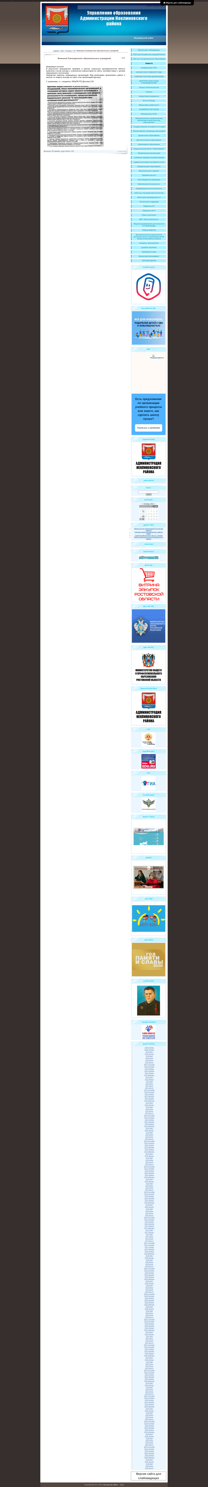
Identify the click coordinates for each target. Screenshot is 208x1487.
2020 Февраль (149, 1304)
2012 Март (149, 1103)
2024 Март (149, 1409)
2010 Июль (149, 1060)
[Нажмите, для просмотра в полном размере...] (75, 146)
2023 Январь (149, 1379)
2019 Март (149, 1281)
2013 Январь (149, 1124)
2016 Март (149, 1205)
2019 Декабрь (149, 1300)
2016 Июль (149, 1213)
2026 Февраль (149, 1457)
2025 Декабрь (149, 1453)
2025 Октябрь (149, 1449)
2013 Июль (149, 1137)
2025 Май (149, 1438)
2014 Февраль (149, 1152)
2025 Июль (149, 1443)
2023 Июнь (149, 1389)
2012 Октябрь (149, 1118)
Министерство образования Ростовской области (148, 529)
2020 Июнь (149, 1313)
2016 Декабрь (149, 1224)
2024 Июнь (149, 1415)
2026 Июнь (149, 1466)
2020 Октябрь (149, 1321)
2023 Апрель (149, 1385)
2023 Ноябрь (149, 1400)
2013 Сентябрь (149, 1141)
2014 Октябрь (149, 1169)
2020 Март (149, 1307)
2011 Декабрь (149, 1096)
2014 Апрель (149, 1156)
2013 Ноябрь (149, 1145)
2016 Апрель (149, 1207)
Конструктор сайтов (110, 1485)
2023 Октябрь (149, 1398)
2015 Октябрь (149, 1194)
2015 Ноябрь (149, 1196)
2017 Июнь (149, 1237)
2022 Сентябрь (149, 1370)
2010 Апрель (149, 1054)
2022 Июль (149, 1366)
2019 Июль (149, 1290)
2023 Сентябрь (149, 1396)
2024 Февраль (149, 1406)
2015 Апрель (149, 1181)
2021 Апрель (149, 1334)
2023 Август (149, 1394)
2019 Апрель (149, 1283)
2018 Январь (149, 1251)
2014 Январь (149, 1149)
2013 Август (149, 1139)
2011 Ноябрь (149, 1094)
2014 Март (149, 1154)
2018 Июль (149, 1264)
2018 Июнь (149, 1262)
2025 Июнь (149, 1440)
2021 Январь (149, 1328)
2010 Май (149, 1056)
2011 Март (149, 1077)
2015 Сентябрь (149, 1192)
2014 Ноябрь (149, 1171)
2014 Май (149, 1158)
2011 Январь (149, 1073)
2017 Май (149, 1234)
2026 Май (149, 1464)
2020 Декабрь (149, 1326)
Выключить (30, 1)
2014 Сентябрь (149, 1166)
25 (140, 519)
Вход (104, 6)
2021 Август (149, 1343)
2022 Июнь (149, 1364)
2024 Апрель (149, 1411)
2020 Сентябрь (149, 1319)
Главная (88, 6)
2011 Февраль (149, 1075)
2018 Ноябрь (149, 1273)
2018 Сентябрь (149, 1268)
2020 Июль (149, 1315)
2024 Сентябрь (149, 1421)
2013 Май (149, 1132)
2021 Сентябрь (149, 1345)
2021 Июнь (149, 1338)
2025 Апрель (149, 1436)
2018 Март (149, 1256)
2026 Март (149, 1460)
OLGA (62, 151)
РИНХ (148, 534)
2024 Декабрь (149, 1428)
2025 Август (149, 1445)
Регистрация (96, 6)
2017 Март (149, 1230)
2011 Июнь (149, 1084)
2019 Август (149, 1292)
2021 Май (149, 1336)
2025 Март (149, 1434)
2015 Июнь (149, 1186)
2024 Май (149, 1413)
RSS (108, 6)
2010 (62, 51)
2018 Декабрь (149, 1275)
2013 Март (149, 1128)
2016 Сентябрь (149, 1217)
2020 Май (149, 1311)
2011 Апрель (149, 1079)
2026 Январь (149, 1455)
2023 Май (149, 1387)
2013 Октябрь (149, 1143)
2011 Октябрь (149, 1092)
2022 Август (149, 1368)
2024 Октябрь (149, 1423)
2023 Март (149, 1383)
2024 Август (149, 1419)
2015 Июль (149, 1188)
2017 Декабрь (149, 1249)
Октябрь (69, 51)
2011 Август (149, 1088)
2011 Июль (149, 1086)
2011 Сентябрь (149, 1090)
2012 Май (149, 1107)
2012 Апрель (149, 1105)
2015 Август (149, 1190)
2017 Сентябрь (149, 1243)
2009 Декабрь (149, 1050)
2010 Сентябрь (149, 1064)
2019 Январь (149, 1277)
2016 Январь (149, 1200)
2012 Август (149, 1113)
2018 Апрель (149, 1258)
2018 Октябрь (149, 1270)
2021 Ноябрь (149, 1349)
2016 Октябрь (149, 1220)
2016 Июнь (149, 1211)
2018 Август (149, 1266)
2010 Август (149, 1062)
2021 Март (149, 1332)
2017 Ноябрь (149, 1247)
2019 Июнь (149, 1287)
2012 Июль (149, 1111)
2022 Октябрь (149, 1372)
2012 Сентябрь (149, 1115)
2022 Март (149, 1358)
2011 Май (149, 1081)
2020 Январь (149, 1302)
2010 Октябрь (149, 1067)
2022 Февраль (149, 1355)
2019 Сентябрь (149, 1294)
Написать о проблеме (148, 428)
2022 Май (149, 1362)
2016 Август (149, 1215)
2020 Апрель (149, 1309)
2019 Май (149, 1285)
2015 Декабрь (149, 1198)
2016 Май (149, 1209)
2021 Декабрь (149, 1351)
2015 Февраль (149, 1177)
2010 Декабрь (149, 1071)
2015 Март (149, 1179)
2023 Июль (149, 1392)
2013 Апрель (149, 1130)
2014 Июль (149, 1162)
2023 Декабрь (149, 1402)
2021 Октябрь (149, 1347)
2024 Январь (149, 1404)
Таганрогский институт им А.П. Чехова (149, 535)
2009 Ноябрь (149, 1047)
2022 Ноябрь (149, 1375)
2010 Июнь (149, 1058)
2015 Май (149, 1183)
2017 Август (149, 1241)
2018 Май (149, 1260)
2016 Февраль (149, 1203)
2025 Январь (149, 1430)
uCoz (122, 1485)
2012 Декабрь (149, 1122)
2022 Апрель (149, 1360)
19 (143, 516)
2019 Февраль (149, 1279)
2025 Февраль (149, 1432)
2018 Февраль (149, 1254)
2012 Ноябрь (149, 1120)
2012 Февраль (149, 1101)
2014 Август (149, 1164)
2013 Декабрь (149, 1147)
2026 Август (149, 1468)
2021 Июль (149, 1341)
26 (74, 51)
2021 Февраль (149, 1330)
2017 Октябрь (149, 1245)
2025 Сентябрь (149, 1447)
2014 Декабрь (149, 1173)
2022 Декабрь (149, 1377)
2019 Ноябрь (149, 1298)
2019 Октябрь (149, 1296)
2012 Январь (149, 1098)
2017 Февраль (149, 1228)
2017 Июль (149, 1239)
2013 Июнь (149, 1135)
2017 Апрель (149, 1232)
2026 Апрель (149, 1462)
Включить (37, 1)
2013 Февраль (149, 1126)
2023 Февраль (149, 1381)
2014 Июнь (149, 1160)
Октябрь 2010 (149, 504)
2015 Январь (149, 1175)
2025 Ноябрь (149, 1451)
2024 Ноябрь (149, 1426)
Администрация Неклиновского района (149, 532)
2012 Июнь (149, 1109)
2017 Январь (149, 1226)
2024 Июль (149, 1417)
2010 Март (149, 1052)
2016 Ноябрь (149, 1222)
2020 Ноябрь (149, 1324)
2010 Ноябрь (149, 1069)
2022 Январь (149, 1353)
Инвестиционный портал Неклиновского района (148, 538)
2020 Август (149, 1317)
